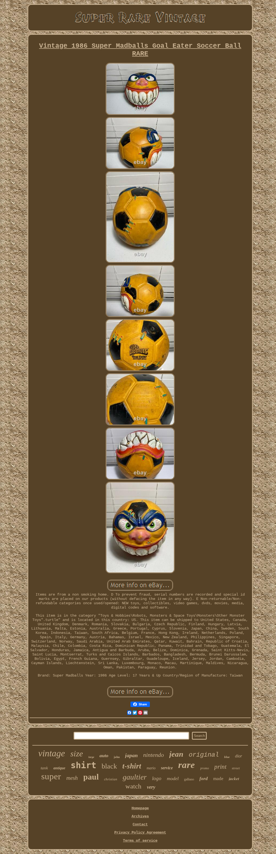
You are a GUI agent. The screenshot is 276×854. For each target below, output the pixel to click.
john (117, 757)
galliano (189, 779)
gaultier (135, 777)
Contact (140, 824)
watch (133, 786)
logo (156, 778)
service (167, 768)
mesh (72, 778)
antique (59, 768)
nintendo (153, 754)
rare (186, 765)
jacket (234, 778)
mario (151, 768)
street (236, 768)
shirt (83, 765)
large (91, 757)
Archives (140, 816)
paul (91, 776)
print (220, 766)
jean (176, 754)
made (218, 778)
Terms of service (140, 840)
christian (110, 779)
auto (103, 755)
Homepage (140, 808)
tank (44, 768)
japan (131, 755)
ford (203, 778)
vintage (51, 753)
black (109, 766)
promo (204, 768)
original (204, 755)
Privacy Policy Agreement (140, 832)
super (51, 776)
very (151, 787)
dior (238, 756)
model (173, 778)
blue (227, 757)
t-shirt (131, 766)
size (76, 753)
